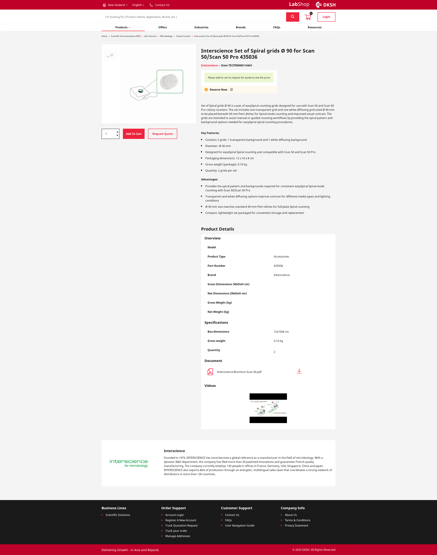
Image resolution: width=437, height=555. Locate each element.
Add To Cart (134, 134)
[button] (115, 5)
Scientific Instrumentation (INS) (126, 36)
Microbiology (166, 36)
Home (104, 36)
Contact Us (232, 515)
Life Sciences (150, 36)
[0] (308, 18)
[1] (117, 135)
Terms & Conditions (297, 520)
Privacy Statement (296, 525)
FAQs (228, 520)
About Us (291, 515)
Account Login (174, 515)
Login (326, 17)
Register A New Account (180, 520)
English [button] (137, 5)
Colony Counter (183, 36)
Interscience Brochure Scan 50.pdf (239, 372)
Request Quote (162, 134)
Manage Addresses (177, 536)
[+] (117, 131)
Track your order (176, 531)
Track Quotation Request (181, 525)
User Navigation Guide (239, 525)
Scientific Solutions (118, 515)
